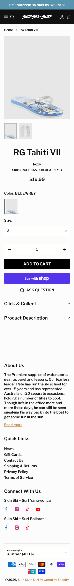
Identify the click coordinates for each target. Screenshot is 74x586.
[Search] (12, 17)
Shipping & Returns (20, 466)
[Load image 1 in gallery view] (10, 131)
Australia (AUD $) (20, 554)
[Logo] (37, 16)
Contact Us (13, 460)
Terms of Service (18, 477)
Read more (13, 425)
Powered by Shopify (54, 580)
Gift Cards (13, 454)
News (9, 449)
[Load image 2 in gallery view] (25, 131)
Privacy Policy (16, 472)
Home (8, 30)
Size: (8, 220)
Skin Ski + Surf (28, 580)
